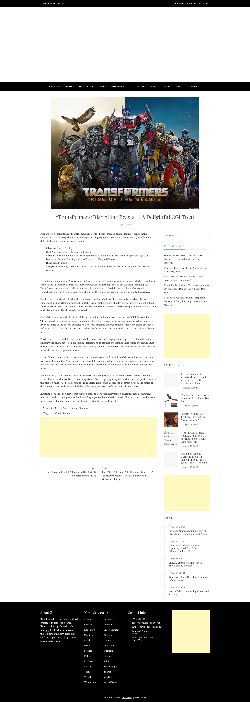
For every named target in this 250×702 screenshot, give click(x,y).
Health (140, 86)
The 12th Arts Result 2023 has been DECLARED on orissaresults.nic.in (71, 472)
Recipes (108, 656)
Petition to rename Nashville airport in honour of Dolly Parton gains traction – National (185, 301)
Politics (70, 86)
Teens (87, 672)
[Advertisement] (125, 51)
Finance (108, 635)
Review (66, 413)
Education (89, 630)
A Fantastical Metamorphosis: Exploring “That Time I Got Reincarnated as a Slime (184, 548)
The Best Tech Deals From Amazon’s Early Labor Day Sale (195, 398)
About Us (179, 3)
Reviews (83, 408)
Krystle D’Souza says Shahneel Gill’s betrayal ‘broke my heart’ (193, 416)
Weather (108, 677)
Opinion (153, 86)
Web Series (90, 682)
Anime (87, 619)
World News (110, 682)
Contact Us (191, 3)
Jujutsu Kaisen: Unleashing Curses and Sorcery (189, 593)
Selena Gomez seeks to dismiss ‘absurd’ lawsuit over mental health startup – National (185, 259)
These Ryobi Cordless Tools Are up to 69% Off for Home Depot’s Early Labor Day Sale (186, 289)
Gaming (108, 640)
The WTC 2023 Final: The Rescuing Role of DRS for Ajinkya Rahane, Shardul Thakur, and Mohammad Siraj (128, 474)
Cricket (88, 624)
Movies (58, 408)
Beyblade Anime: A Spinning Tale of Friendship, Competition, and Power (188, 532)
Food (87, 640)
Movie (58, 413)
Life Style (55, 86)
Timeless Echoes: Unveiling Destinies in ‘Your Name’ (188, 578)
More (194, 86)
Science (102, 86)
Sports (180, 86)
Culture (108, 624)
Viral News (127, 698)
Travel (107, 672)
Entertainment (120, 86)
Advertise (203, 3)
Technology (86, 86)
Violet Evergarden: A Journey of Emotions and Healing (185, 564)
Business (108, 619)
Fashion (166, 86)
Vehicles (88, 677)
